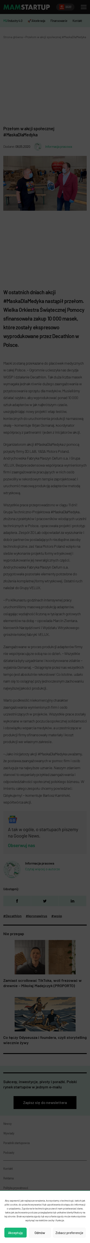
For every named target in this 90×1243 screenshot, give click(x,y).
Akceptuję (15, 1233)
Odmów (40, 1233)
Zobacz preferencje (69, 1233)
